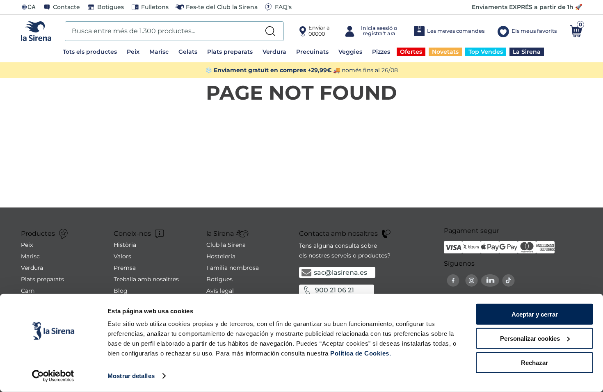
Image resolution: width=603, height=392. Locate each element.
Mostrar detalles (131, 375)
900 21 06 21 (334, 290)
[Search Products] (270, 31)
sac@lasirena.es (340, 272)
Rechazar (534, 362)
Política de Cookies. (360, 353)
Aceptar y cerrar (535, 314)
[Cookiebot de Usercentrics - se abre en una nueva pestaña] (53, 376)
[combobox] (174, 31)
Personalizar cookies (530, 338)
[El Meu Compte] (371, 31)
